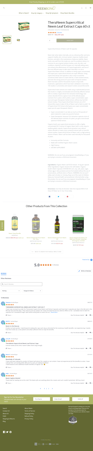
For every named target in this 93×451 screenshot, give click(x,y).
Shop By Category (37, 13)
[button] (9, 315)
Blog (4, 421)
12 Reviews (59, 32)
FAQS (4, 416)
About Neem (28, 408)
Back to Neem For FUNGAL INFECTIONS (48, 251)
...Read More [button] (53, 312)
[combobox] (11, 290)
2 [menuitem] (46, 388)
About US (6, 413)
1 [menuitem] (44, 388)
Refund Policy (29, 416)
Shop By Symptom (52, 13)
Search (5, 408)
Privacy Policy (29, 419)
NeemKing (47, 440)
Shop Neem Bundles (67, 13)
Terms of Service (30, 411)
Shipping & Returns (9, 419)
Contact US (6, 411)
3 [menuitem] (48, 388)
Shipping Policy (29, 413)
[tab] (84, 271)
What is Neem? (24, 13)
